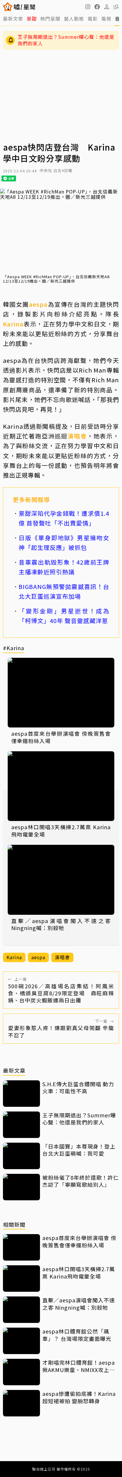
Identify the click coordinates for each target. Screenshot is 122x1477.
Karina (13, 324)
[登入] (107, 7)
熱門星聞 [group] (50, 18)
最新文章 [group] (13, 18)
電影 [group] (93, 18)
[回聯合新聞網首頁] (8, 6)
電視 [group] (106, 18)
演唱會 (77, 436)
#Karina (13, 648)
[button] (97, 7)
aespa (38, 304)
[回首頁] (24, 7)
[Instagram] (88, 7)
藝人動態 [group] (74, 18)
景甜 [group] (32, 18)
